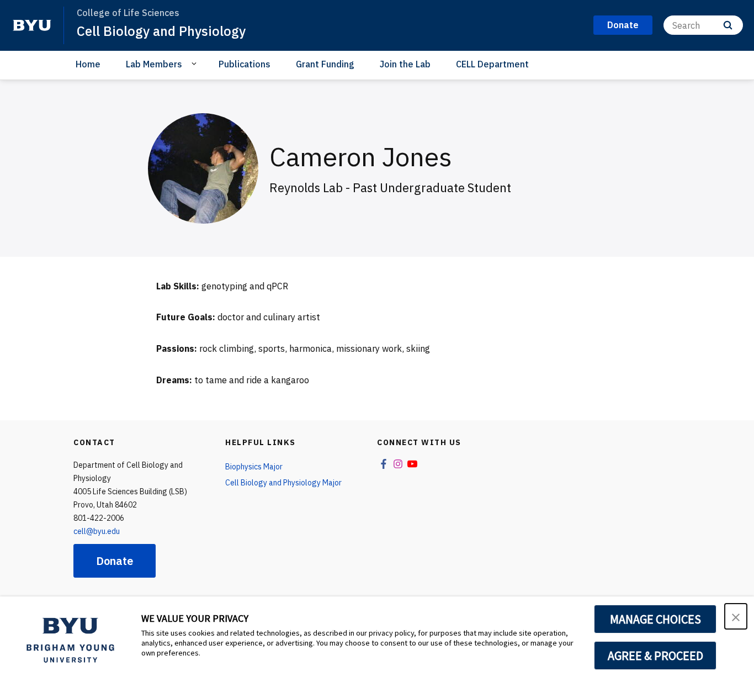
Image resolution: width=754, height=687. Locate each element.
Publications (244, 64)
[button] (736, 616)
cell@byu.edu (96, 531)
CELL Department (492, 64)
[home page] (32, 25)
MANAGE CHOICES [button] (655, 619)
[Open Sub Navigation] (196, 63)
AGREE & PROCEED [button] (655, 655)
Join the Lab (405, 64)
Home (88, 64)
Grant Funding (325, 64)
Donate (114, 560)
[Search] (727, 25)
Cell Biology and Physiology (161, 31)
